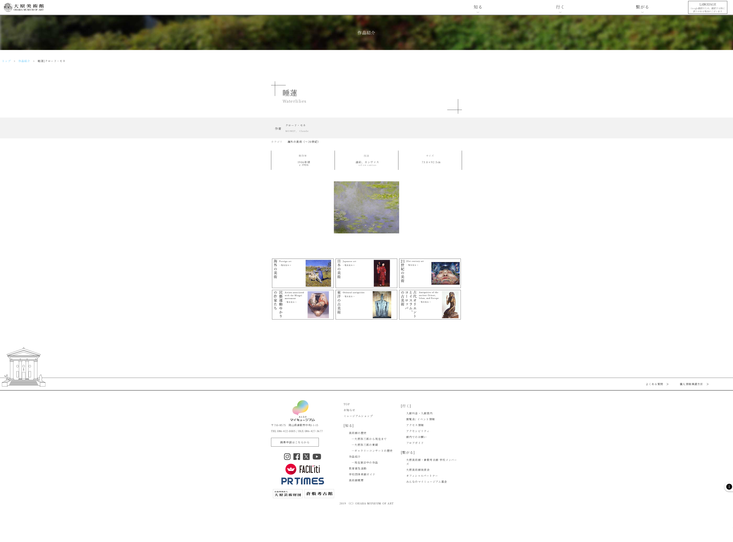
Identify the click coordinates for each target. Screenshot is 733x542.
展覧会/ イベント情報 (420, 419)
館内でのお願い (416, 437)
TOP (347, 404)
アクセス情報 (415, 425)
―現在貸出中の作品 (365, 462)
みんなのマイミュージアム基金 (426, 481)
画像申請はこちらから (295, 442)
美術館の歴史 (357, 433)
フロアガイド (415, 443)
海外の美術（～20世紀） (303, 142)
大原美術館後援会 (418, 470)
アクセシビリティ (417, 431)
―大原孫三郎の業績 (365, 445)
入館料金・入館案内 (419, 413)
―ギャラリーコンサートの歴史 (372, 450)
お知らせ (349, 410)
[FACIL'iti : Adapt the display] (302, 469)
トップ (6, 61)
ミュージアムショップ (358, 416)
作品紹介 (24, 61)
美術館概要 (356, 480)
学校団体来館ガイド (362, 474)
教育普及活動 (357, 468)
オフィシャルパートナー (422, 475)
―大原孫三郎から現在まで (369, 439)
